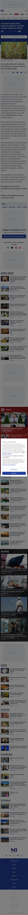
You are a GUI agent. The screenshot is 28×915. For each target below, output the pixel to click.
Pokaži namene (14, 469)
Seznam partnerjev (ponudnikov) (9, 464)
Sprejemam (13, 473)
